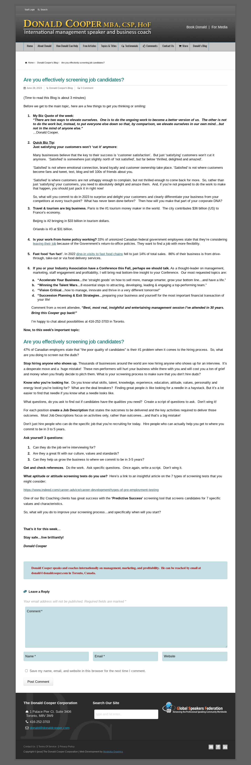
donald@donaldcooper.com (49, 728)
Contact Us (168, 46)
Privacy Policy (67, 746)
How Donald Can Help (67, 46)
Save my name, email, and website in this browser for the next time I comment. (88, 671)
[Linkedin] (225, 747)
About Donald (44, 46)
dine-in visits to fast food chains (99, 254)
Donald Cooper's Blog (61, 88)
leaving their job (44, 243)
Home (30, 46)
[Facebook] (218, 747)
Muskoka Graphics (113, 751)
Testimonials (131, 46)
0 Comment (87, 88)
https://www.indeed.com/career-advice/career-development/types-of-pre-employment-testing (91, 490)
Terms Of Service (47, 746)
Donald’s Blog (200, 46)
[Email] (211, 747)
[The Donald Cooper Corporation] (88, 35)
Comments (151, 46)
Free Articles (89, 46)
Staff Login (30, 9)
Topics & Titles (108, 46)
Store (185, 46)
